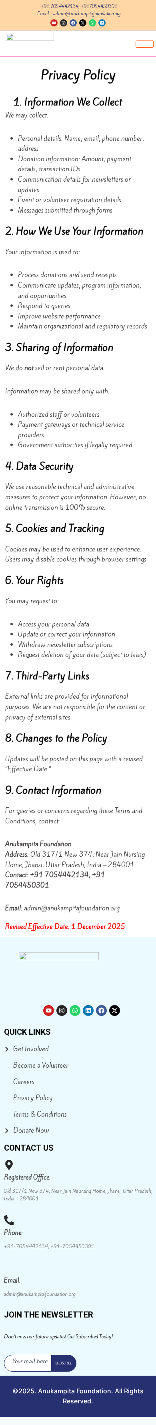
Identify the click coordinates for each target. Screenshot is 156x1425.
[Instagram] (63, 22)
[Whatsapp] (92, 22)
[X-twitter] (82, 22)
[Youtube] (54, 22)
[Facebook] (73, 22)
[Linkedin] (102, 22)
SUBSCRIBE (63, 1363)
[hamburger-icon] (145, 44)
